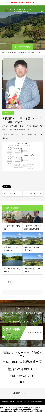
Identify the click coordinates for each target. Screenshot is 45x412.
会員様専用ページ (18, 393)
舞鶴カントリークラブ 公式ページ (22, 354)
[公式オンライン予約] (22, 326)
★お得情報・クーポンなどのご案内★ (22, 2)
